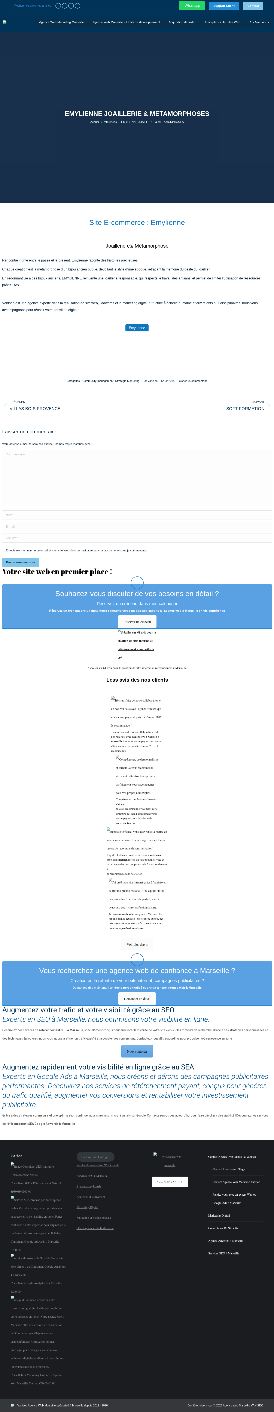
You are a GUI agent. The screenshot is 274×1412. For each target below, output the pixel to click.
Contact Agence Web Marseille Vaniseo (232, 1157)
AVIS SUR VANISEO (169, 1182)
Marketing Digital (87, 1207)
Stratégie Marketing (127, 381)
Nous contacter (137, 1051)
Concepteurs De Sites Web (222, 22)
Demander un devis (137, 998)
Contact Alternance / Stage (229, 1169)
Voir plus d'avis (137, 944)
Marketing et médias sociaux (94, 1218)
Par (150, 381)
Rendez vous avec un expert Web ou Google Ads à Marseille (234, 1198)
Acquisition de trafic (182, 22)
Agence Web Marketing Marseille (61, 22)
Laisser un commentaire (192, 381)
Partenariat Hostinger (95, 1156)
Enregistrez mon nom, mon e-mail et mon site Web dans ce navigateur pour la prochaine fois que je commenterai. (76, 550)
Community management (97, 381)
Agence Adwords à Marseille (225, 1241)
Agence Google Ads (89, 1186)
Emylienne (137, 328)
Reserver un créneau (137, 621)
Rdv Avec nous (259, 22)
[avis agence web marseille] (170, 1160)
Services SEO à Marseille (92, 1176)
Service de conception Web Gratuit (98, 1165)
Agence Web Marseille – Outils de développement (126, 22)
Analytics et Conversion (91, 1197)
